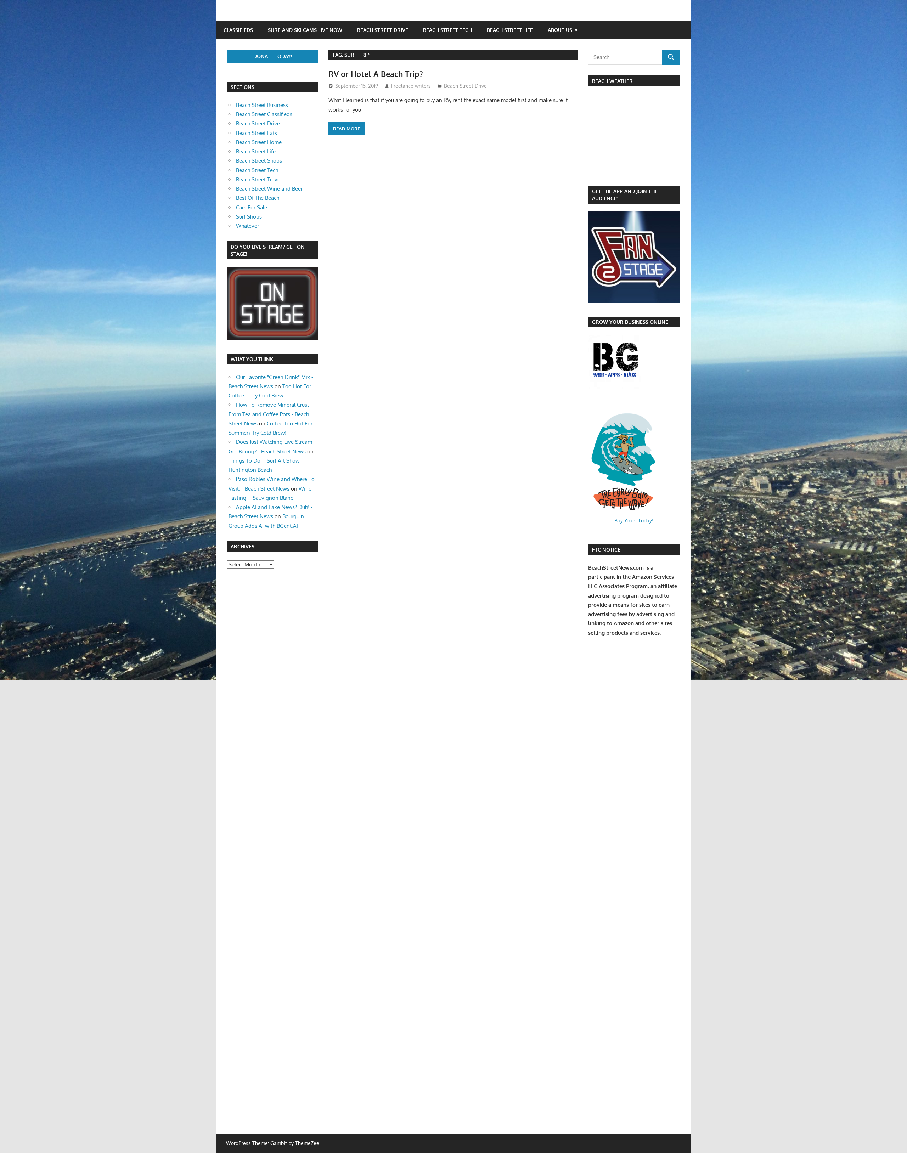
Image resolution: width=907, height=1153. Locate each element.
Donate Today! (272, 56)
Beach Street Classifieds (264, 114)
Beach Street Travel (259, 179)
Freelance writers (411, 86)
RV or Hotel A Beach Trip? (375, 74)
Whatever (247, 225)
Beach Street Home (259, 142)
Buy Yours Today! (633, 521)
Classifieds (238, 30)
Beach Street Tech (447, 30)
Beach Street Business (262, 105)
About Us (560, 30)
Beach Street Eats (256, 133)
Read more (346, 128)
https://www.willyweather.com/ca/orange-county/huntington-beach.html (625, 171)
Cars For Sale (251, 207)
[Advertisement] (248, 686)
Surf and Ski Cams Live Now (305, 30)
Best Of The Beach (257, 197)
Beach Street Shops (259, 160)
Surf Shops (249, 216)
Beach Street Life (510, 30)
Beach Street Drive (382, 30)
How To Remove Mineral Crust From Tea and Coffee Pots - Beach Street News (269, 414)
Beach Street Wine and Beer (269, 188)
